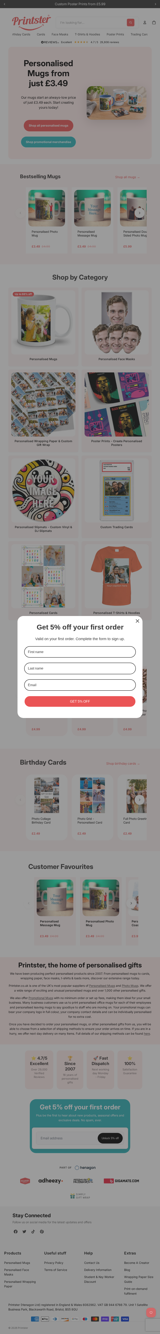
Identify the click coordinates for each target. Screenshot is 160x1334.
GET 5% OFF (80, 701)
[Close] (137, 621)
